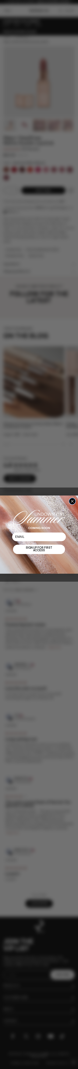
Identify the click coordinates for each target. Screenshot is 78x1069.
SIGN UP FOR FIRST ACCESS (39, 549)
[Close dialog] (72, 501)
